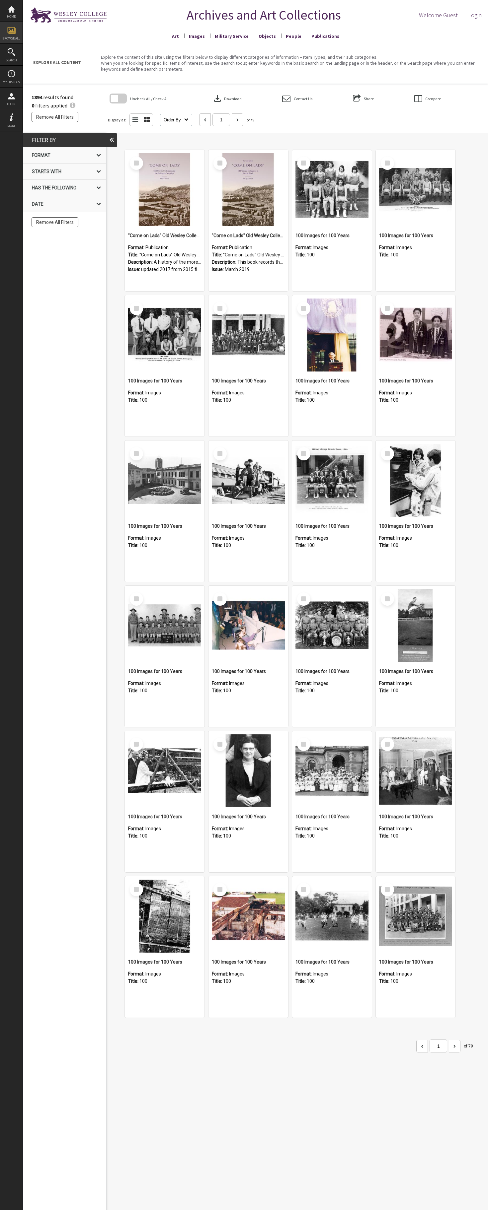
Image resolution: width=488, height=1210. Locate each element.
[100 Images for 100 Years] (331, 189)
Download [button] (227, 98)
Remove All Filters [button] (55, 117)
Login (11, 104)
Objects (267, 36)
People (293, 36)
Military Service (232, 36)
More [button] (11, 126)
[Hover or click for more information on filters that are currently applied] (72, 105)
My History (11, 82)
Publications (325, 36)
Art (175, 36)
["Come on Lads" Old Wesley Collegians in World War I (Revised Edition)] (248, 189)
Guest (450, 15)
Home (11, 16)
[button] (297, 99)
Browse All (11, 38)
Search (11, 60)
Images (197, 36)
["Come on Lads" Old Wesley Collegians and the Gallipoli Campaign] (164, 189)
